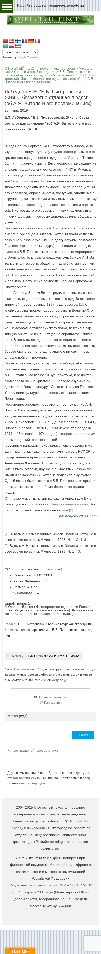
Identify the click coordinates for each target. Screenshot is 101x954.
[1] (81, 304)
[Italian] (37, 40)
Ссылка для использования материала (43, 656)
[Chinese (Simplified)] (5, 40)
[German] (31, 40)
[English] (12, 40)
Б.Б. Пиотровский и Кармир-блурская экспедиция (55, 624)
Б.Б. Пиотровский (65, 630)
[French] (24, 40)
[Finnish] (18, 40)
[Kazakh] (5, 46)
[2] (71, 510)
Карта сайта (53, 702)
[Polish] (12, 46)
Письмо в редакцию (52, 697)
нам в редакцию (33, 783)
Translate (32, 57)
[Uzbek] (18, 46)
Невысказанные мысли (69, 504)
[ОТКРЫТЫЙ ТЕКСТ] (50, 24)
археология (40, 630)
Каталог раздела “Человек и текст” (33, 750)
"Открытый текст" (26, 669)
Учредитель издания (28, 828)
